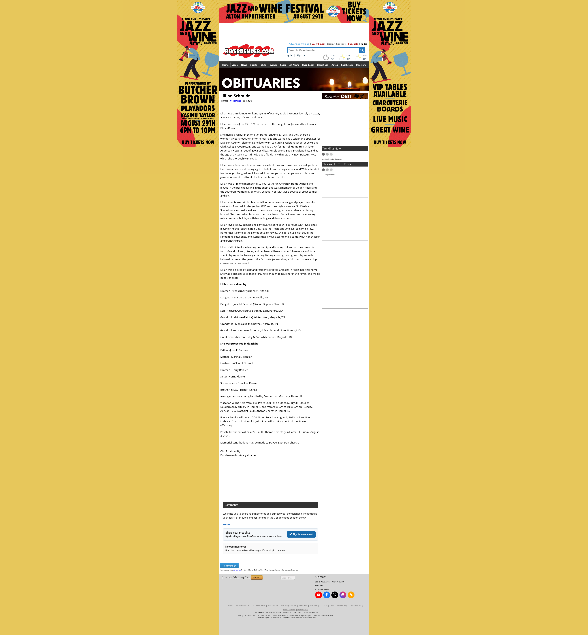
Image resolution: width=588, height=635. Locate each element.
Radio (364, 43)
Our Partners (273, 606)
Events (273, 64)
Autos (335, 64)
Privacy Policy (342, 606)
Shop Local (308, 64)
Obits (263, 64)
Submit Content (336, 43)
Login (284, 578)
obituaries (237, 570)
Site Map (313, 606)
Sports (253, 64)
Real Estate (347, 64)
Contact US (303, 606)
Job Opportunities (258, 606)
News (244, 64)
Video (235, 64)
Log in (288, 55)
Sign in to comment (302, 534)
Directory (361, 64)
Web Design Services (288, 606)
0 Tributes (235, 100)
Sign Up (301, 55)
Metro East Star (289, 609)
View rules (226, 524)
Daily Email (318, 43)
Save (249, 100)
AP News (294, 64)
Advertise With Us (242, 606)
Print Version (229, 565)
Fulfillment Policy (357, 606)
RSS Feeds (323, 606)
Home (225, 64)
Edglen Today (302, 609)
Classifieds (322, 64)
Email (290, 578)
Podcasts (353, 43)
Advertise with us (299, 43)
